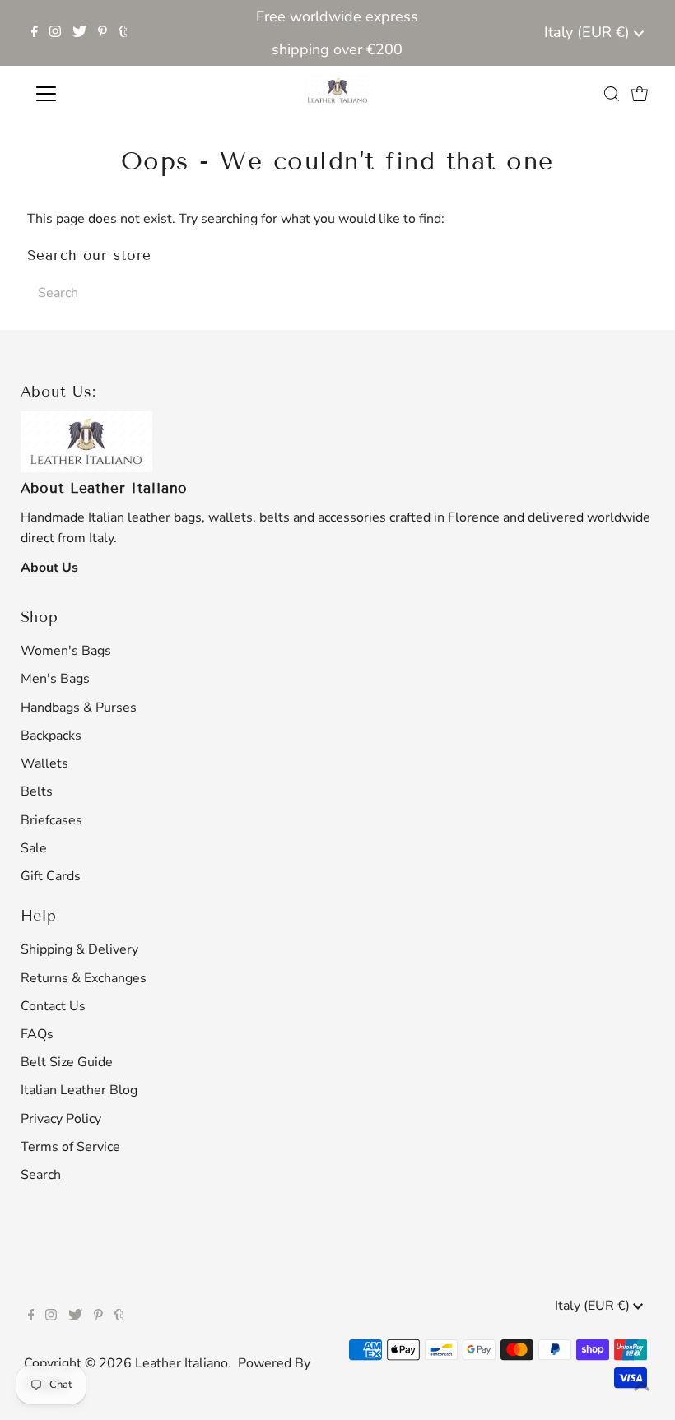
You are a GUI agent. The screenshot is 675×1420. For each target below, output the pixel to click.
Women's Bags (66, 651)
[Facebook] (34, 33)
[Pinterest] (102, 33)
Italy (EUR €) (589, 32)
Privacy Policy (61, 1119)
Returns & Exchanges (84, 978)
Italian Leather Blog (79, 1090)
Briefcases (51, 820)
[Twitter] (79, 33)
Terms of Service (70, 1147)
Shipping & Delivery (79, 949)
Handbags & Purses (79, 707)
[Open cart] (639, 94)
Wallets (44, 763)
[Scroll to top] (642, 1387)
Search (41, 1175)
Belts (37, 791)
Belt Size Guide (67, 1062)
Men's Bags (55, 679)
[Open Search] (611, 93)
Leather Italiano (181, 1363)
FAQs (37, 1034)
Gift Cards (51, 876)
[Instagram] (55, 33)
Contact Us (53, 1006)
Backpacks (51, 735)
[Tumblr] (123, 33)
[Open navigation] (100, 93)
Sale (34, 848)
